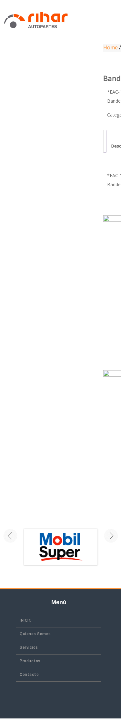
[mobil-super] (54, 547)
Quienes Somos (35, 634)
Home (110, 47)
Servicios (29, 647)
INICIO (26, 620)
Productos (30, 661)
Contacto (29, 674)
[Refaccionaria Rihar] (36, 19)
